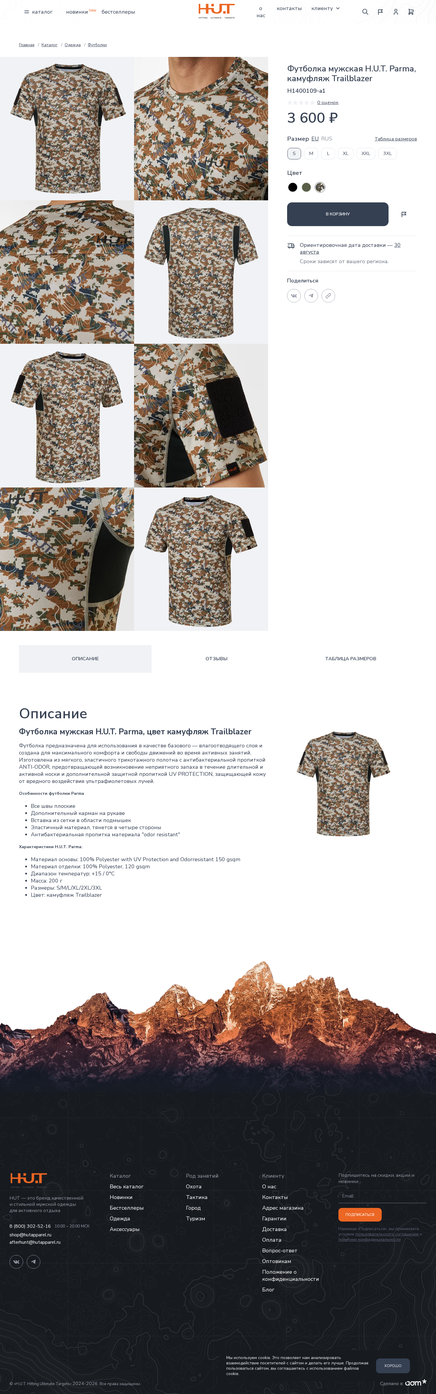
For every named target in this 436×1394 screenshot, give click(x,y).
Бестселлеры (118, 11)
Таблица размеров (396, 139)
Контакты (289, 8)
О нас (261, 12)
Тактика (197, 1197)
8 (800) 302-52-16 (30, 1226)
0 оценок (327, 102)
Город (193, 1207)
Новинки (77, 11)
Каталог (42, 11)
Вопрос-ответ (279, 1250)
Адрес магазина (283, 1207)
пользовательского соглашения (387, 1234)
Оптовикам (276, 1261)
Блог (268, 1289)
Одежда (120, 1218)
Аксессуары (125, 1229)
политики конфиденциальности (369, 1239)
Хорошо (393, 1365)
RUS (326, 139)
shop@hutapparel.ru (30, 1235)
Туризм (195, 1218)
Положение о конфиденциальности (290, 1275)
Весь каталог (127, 1186)
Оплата (271, 1239)
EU (315, 139)
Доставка (274, 1229)
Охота (194, 1186)
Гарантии (274, 1218)
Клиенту (322, 8)
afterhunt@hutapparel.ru (35, 1242)
